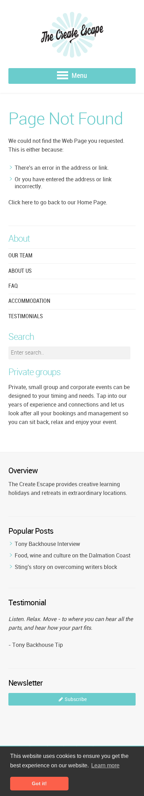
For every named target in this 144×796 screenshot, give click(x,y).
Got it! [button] (39, 783)
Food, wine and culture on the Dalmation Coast (72, 555)
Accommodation (29, 301)
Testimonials (25, 317)
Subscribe (76, 699)
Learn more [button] (105, 765)
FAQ (13, 286)
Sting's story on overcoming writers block (66, 567)
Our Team (20, 256)
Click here (20, 202)
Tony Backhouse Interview (47, 544)
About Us (20, 271)
